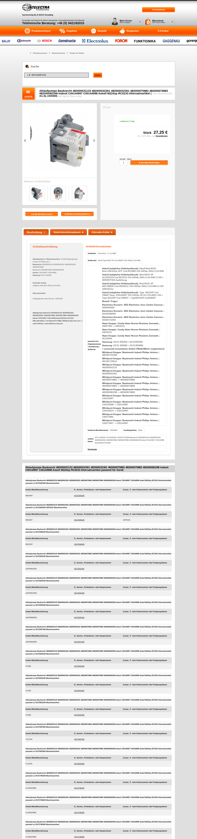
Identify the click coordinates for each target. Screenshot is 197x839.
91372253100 (79, 593)
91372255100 (79, 617)
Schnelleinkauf (158, 10)
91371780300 (79, 837)
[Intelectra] (35, 7)
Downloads (92, 449)
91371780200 (79, 812)
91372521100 (79, 691)
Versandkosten (162, 136)
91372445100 (79, 520)
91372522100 (79, 715)
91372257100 (79, 642)
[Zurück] (25, 140)
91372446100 (79, 544)
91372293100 (79, 496)
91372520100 (79, 666)
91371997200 (79, 739)
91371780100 (79, 788)
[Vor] (94, 140)
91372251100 (79, 569)
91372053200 (79, 764)
